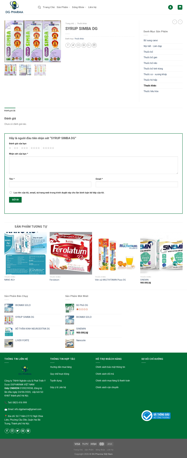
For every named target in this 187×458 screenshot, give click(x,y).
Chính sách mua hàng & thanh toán (113, 380)
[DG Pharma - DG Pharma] (19, 7)
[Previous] (9, 41)
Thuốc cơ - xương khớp (155, 74)
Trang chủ (69, 23)
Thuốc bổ (148, 51)
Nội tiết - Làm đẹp (153, 46)
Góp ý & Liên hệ (58, 387)
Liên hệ (92, 7)
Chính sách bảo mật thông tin (110, 367)
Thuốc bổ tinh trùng (153, 68)
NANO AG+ (9, 280)
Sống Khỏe (78, 7)
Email (99, 179)
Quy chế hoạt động (59, 373)
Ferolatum (54, 280)
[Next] (56, 41)
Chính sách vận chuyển (107, 387)
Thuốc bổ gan (150, 57)
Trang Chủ (49, 7)
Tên (12, 179)
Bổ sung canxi (151, 40)
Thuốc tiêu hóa (151, 91)
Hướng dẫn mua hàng (61, 367)
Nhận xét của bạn (18, 154)
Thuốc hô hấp (150, 80)
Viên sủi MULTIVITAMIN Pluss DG (110, 280)
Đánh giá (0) (9, 110)
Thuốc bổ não (150, 63)
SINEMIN (144, 280)
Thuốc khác (82, 23)
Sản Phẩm (62, 7)
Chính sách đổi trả (105, 373)
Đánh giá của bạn (17, 143)
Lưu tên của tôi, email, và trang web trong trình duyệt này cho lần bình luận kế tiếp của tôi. (59, 193)
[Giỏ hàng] (180, 7)
